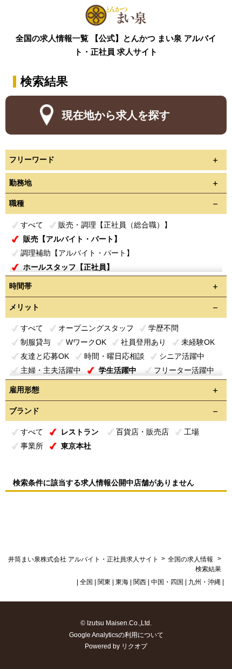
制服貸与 (36, 342)
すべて (32, 224)
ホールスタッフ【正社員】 (68, 267)
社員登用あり (143, 342)
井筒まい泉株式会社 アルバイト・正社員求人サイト (83, 559)
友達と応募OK (45, 356)
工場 (191, 431)
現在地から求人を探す (116, 115)
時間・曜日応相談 (114, 356)
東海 (121, 582)
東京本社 (76, 445)
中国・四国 (167, 582)
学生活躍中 (118, 370)
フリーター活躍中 (184, 370)
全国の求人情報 (191, 559)
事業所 (32, 445)
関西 (139, 582)
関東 (104, 582)
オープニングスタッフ (96, 328)
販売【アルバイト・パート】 (72, 239)
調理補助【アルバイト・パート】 (77, 253)
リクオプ (134, 646)
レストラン (80, 431)
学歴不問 (163, 328)
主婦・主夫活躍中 (51, 370)
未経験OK (198, 342)
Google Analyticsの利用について (116, 635)
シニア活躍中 (181, 356)
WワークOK (86, 342)
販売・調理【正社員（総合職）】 (115, 224)
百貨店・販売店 (142, 431)
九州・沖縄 (204, 582)
